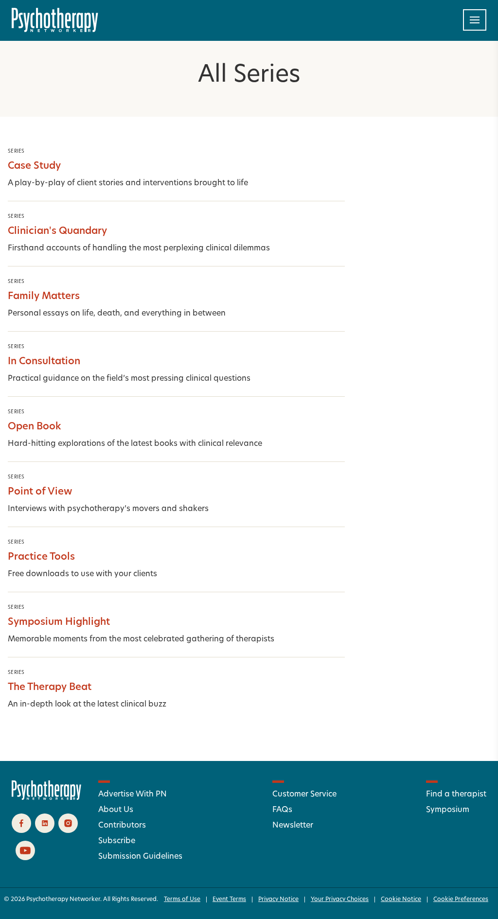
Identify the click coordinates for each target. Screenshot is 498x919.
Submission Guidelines (140, 857)
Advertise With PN (132, 794)
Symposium (447, 810)
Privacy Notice (278, 899)
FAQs (282, 810)
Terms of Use (182, 899)
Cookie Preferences (460, 899)
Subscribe (116, 841)
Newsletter (292, 826)
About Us (115, 810)
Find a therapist (456, 794)
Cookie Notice (401, 899)
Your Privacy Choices (340, 899)
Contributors (122, 826)
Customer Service (304, 794)
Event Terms (229, 899)
